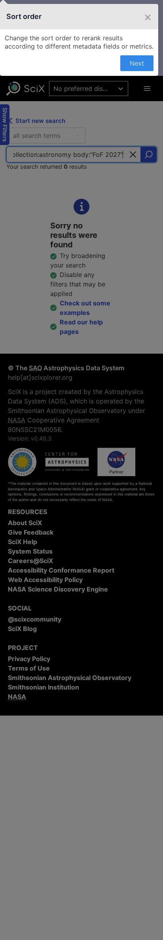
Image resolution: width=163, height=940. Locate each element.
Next (137, 63)
